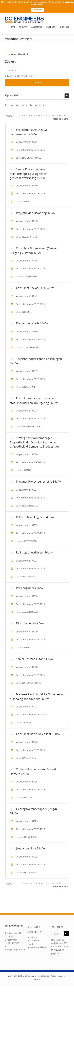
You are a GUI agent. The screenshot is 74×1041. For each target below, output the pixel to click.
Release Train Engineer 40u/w (35, 517)
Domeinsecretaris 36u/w (32, 323)
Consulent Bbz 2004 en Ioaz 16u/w (38, 734)
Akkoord (37, 9)
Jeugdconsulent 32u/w (30, 848)
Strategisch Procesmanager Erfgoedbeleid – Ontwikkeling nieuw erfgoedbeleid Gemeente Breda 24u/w (34, 442)
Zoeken (37, 82)
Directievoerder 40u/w (30, 623)
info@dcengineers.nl (15, 949)
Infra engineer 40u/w (29, 588)
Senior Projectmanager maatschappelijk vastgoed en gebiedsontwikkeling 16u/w (28, 173)
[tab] (37, 95)
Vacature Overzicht (18, 54)
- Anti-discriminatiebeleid (37, 945)
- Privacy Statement (33, 939)
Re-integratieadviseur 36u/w (34, 552)
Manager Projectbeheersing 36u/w (38, 481)
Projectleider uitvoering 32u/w (35, 213)
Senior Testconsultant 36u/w (34, 659)
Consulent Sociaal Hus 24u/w (35, 288)
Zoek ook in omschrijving (21, 75)
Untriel (37, 978)
